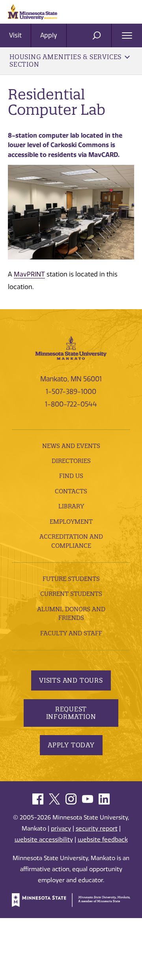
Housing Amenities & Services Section (65, 60)
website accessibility (44, 839)
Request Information (71, 712)
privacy (61, 828)
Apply (48, 35)
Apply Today (71, 745)
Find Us (71, 476)
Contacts (71, 491)
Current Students (71, 593)
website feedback (103, 839)
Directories (71, 461)
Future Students (71, 578)
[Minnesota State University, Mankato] (71, 347)
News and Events (71, 446)
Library (71, 506)
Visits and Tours (71, 680)
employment (71, 521)
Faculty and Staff (71, 633)
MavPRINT (29, 274)
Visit (15, 35)
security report (97, 828)
